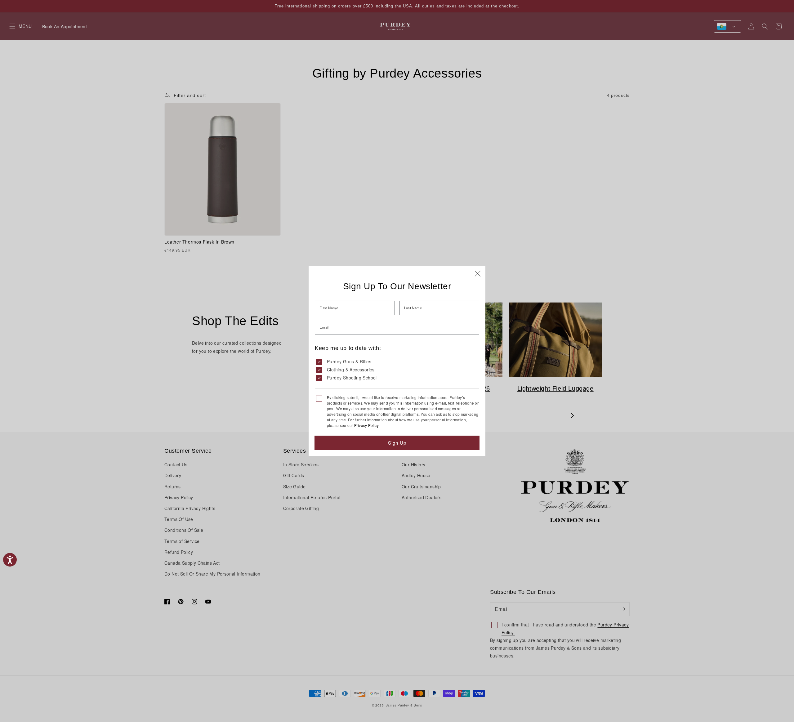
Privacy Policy (366, 425)
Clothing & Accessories (351, 369)
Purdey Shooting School (352, 377)
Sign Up (397, 442)
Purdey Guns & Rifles (349, 361)
